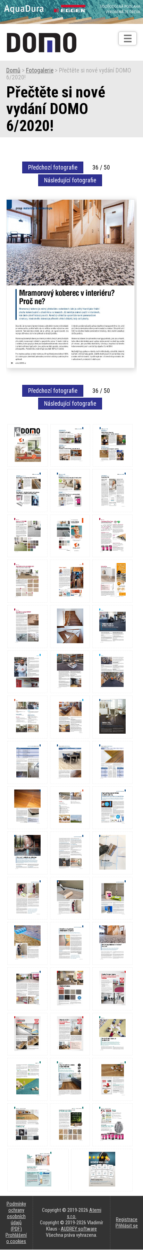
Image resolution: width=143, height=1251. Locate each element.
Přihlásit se (127, 1226)
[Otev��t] (127, 38)
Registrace (126, 1219)
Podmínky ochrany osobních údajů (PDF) (16, 1216)
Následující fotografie (70, 180)
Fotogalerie (39, 70)
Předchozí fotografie (52, 167)
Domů (13, 70)
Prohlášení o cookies (16, 1238)
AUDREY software (79, 1229)
